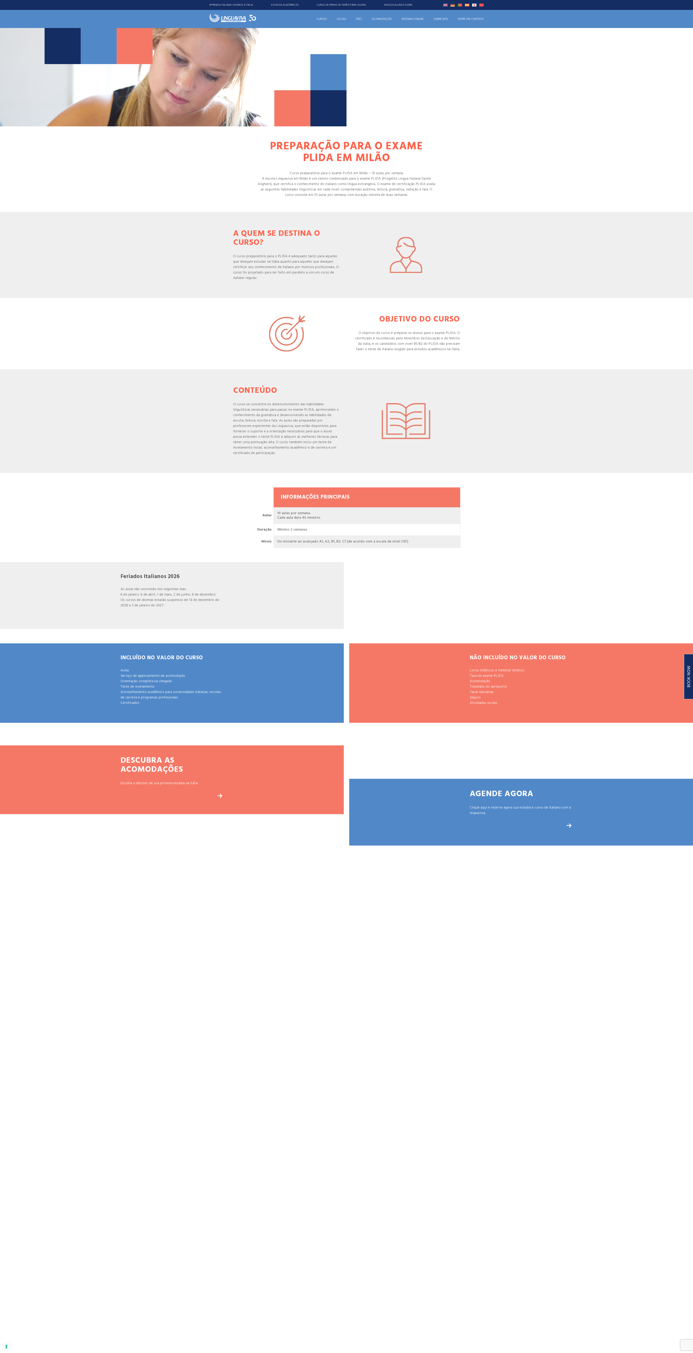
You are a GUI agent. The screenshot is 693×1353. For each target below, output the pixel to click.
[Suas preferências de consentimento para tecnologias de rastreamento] (6, 1346)
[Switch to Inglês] (445, 5)
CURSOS (322, 19)
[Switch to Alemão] (452, 5)
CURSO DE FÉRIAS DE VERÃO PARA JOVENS (341, 5)
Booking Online (413, 19)
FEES (359, 19)
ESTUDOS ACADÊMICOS (285, 5)
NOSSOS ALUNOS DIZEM (398, 5)
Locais (341, 19)
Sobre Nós (441, 19)
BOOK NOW (689, 676)
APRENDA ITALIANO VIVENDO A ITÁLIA (231, 5)
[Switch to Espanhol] (467, 5)
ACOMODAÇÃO (382, 19)
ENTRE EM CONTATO (471, 19)
